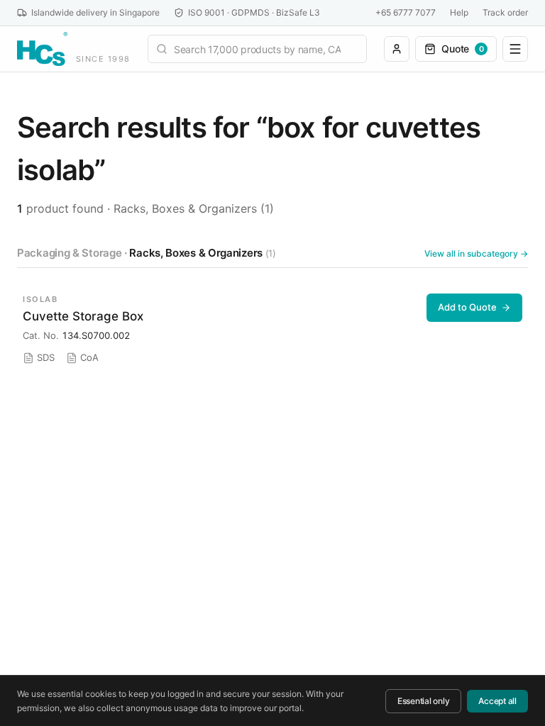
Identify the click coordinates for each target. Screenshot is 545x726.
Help (459, 12)
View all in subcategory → (476, 253)
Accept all (497, 701)
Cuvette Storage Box (83, 316)
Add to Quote (467, 307)
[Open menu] (515, 49)
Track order (505, 12)
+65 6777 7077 (405, 12)
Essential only (423, 701)
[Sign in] (396, 49)
